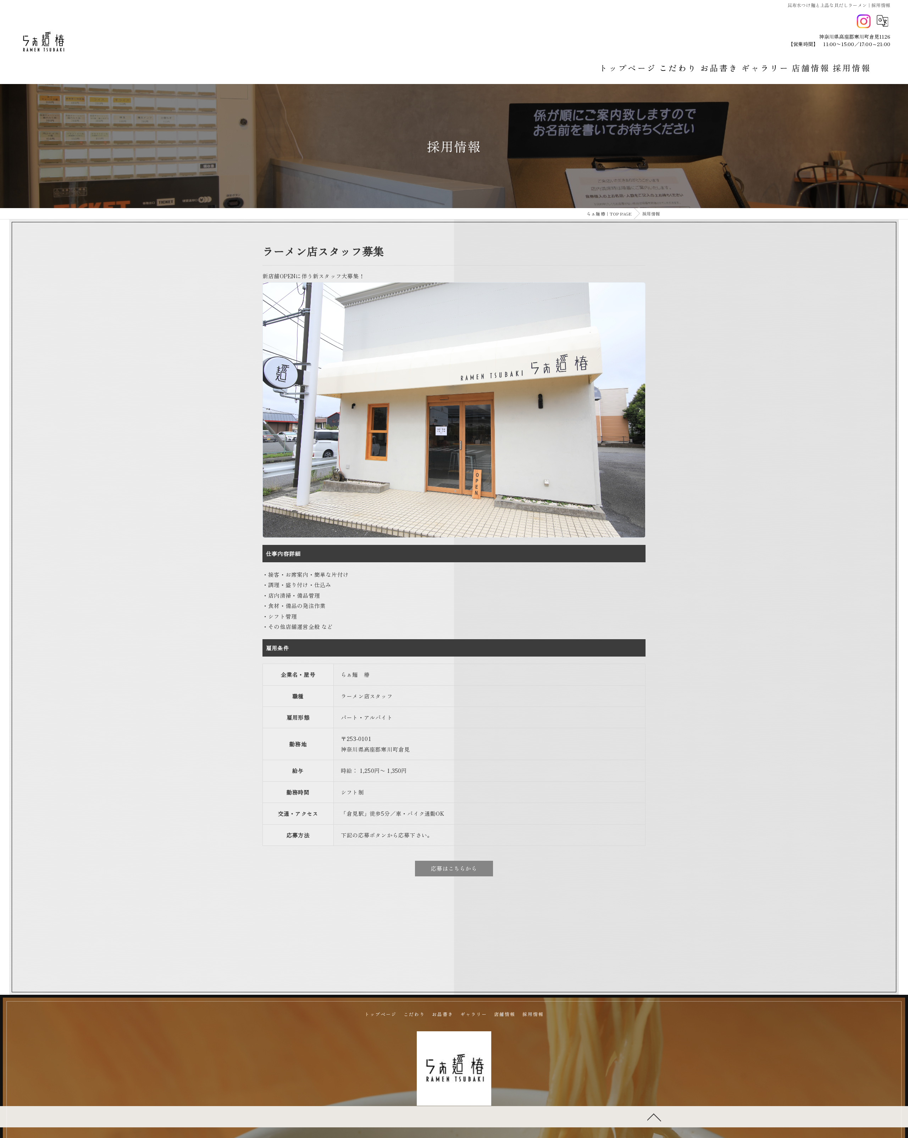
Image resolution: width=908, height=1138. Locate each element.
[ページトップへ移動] (654, 1117)
